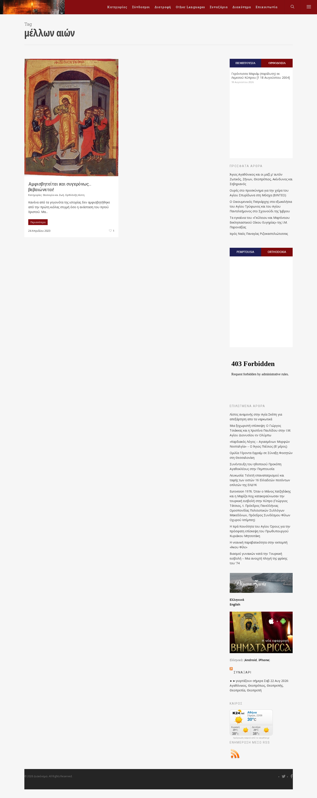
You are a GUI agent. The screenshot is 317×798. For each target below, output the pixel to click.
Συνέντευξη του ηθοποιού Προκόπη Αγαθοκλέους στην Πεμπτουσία (255, 466)
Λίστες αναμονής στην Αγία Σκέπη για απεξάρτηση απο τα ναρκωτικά (256, 416)
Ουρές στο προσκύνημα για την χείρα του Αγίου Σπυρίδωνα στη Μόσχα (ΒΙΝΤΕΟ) (259, 192)
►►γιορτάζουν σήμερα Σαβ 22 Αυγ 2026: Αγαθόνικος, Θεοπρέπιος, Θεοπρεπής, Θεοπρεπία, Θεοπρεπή (259, 685)
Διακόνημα (241, 7)
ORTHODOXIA (277, 252)
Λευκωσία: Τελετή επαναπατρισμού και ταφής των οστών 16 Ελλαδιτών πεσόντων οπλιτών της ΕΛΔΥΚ (260, 480)
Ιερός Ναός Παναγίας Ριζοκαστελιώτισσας (259, 234)
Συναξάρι (242, 672)
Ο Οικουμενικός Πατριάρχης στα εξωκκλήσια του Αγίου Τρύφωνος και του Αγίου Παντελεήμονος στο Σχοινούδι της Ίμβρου (261, 206)
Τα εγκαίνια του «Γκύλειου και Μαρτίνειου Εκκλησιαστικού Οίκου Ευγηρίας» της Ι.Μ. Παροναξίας (260, 222)
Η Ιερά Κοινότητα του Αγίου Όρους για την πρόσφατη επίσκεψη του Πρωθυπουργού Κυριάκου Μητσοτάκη (260, 531)
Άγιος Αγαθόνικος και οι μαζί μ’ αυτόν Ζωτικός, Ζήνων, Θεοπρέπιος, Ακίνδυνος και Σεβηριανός (261, 179)
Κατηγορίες (117, 7)
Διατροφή (163, 7)
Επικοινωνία (267, 7)
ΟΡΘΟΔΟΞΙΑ (277, 63)
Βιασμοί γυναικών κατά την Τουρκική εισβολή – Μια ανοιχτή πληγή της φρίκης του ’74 (258, 558)
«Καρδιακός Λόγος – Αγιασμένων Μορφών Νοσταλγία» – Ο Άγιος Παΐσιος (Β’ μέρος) (260, 444)
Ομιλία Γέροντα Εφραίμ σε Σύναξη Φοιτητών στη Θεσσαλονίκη (261, 455)
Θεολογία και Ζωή (53, 195)
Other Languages (190, 7)
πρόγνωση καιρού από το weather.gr (251, 738)
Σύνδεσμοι (141, 7)
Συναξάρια (219, 7)
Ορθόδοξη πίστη (75, 195)
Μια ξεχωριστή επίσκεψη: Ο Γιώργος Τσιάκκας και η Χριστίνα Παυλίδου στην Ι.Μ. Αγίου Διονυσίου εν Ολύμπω (260, 430)
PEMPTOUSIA (245, 252)
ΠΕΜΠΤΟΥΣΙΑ (245, 63)
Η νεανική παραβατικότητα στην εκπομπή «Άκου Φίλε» (258, 544)
